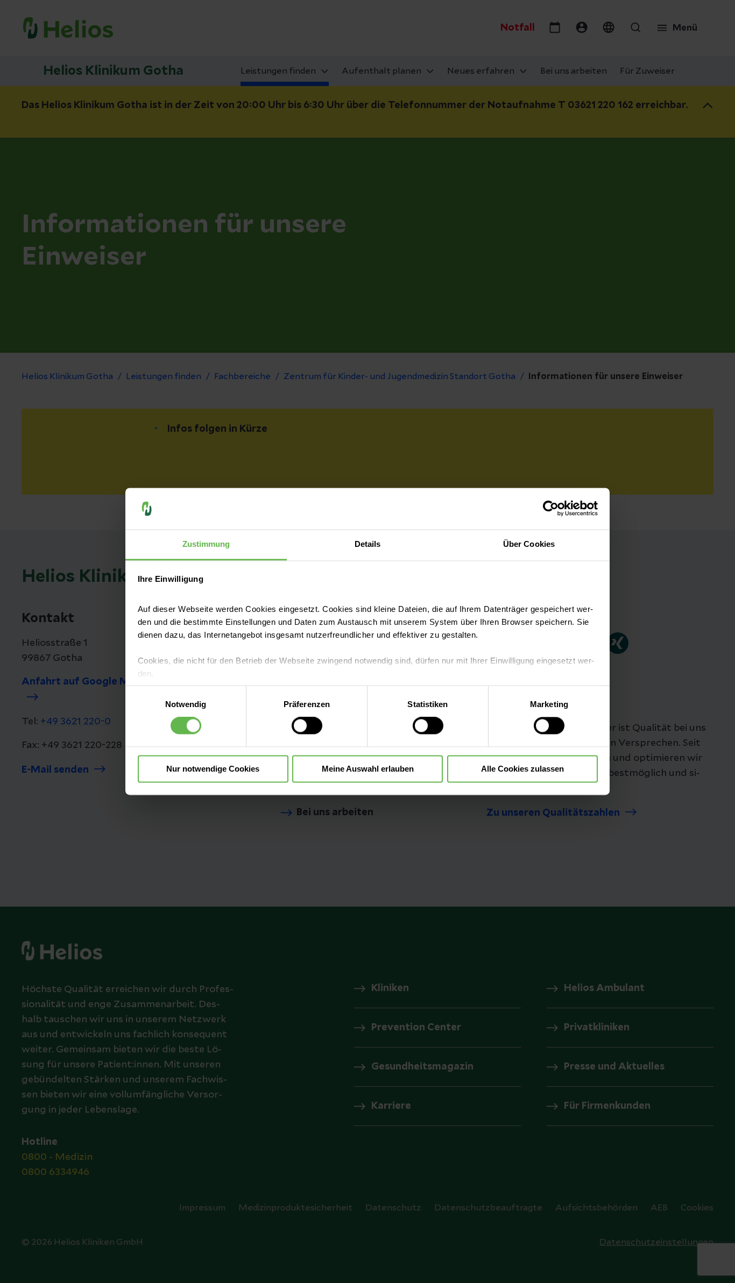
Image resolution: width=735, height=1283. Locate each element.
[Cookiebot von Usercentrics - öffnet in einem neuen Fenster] (551, 509)
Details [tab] (368, 543)
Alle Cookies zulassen (522, 768)
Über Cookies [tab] (529, 543)
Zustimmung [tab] (206, 543)
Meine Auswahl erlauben (368, 768)
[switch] (307, 726)
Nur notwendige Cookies (212, 768)
